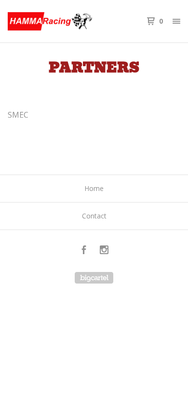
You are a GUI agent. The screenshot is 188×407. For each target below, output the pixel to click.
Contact (94, 215)
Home (94, 188)
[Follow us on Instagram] (104, 251)
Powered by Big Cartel (94, 278)
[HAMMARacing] (51, 21)
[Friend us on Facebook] (84, 251)
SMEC (19, 114)
